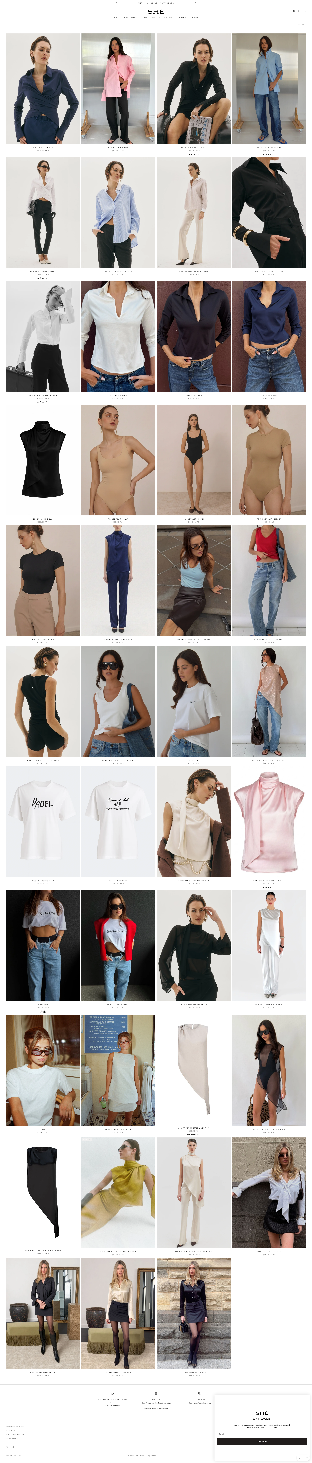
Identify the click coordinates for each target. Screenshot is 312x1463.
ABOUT (195, 17)
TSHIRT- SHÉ (194, 760)
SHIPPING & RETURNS (15, 1427)
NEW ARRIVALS (131, 17)
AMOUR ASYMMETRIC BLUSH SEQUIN (269, 760)
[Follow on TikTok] (13, 1447)
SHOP (116, 17)
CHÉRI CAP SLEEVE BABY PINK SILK (269, 881)
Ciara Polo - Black (193, 395)
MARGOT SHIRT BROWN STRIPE (193, 271)
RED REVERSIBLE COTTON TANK (269, 640)
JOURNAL (182, 17)
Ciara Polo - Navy (269, 395)
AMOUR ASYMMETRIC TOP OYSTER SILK (193, 1252)
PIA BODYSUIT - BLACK (194, 519)
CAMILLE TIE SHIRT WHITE (269, 1252)
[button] (262, 1413)
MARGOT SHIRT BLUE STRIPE (118, 271)
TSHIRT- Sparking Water (118, 1004)
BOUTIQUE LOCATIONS (162, 17)
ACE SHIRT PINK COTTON (118, 148)
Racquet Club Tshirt (118, 881)
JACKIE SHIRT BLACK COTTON (269, 271)
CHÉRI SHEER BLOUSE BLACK (193, 1004)
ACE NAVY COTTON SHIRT (43, 148)
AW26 (144, 17)
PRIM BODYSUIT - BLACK (43, 640)
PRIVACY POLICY (12, 1439)
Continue (262, 1441)
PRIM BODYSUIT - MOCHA (269, 519)
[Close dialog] (306, 1398)
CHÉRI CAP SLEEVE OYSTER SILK (193, 881)
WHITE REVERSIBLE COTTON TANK (118, 760)
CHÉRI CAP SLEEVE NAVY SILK (118, 640)
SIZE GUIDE (10, 1431)
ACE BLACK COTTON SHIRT (194, 148)
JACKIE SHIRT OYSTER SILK (118, 1372)
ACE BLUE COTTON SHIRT (269, 148)
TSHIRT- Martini (42, 1004)
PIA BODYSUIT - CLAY (118, 519)
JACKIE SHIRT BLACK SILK (193, 1372)
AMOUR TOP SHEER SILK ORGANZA (269, 1129)
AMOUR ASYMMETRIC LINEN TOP (193, 1128)
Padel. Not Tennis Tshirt (43, 881)
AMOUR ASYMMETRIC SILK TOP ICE (269, 1004)
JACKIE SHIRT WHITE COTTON (43, 395)
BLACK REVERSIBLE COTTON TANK (43, 760)
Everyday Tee (43, 1129)
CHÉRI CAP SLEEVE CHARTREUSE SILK (118, 1252)
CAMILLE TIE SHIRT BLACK (42, 1372)
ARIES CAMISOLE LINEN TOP (118, 1129)
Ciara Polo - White (118, 395)
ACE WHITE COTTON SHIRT (42, 271)
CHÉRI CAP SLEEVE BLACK (42, 519)
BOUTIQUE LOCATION (15, 1435)
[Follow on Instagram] (7, 1447)
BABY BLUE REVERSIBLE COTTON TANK (194, 640)
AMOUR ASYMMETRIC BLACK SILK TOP (43, 1250)
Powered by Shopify (149, 1456)
